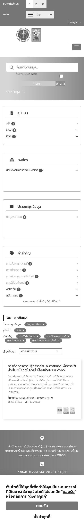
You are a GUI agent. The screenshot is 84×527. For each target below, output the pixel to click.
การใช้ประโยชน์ (17, 282)
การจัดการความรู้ (18, 263)
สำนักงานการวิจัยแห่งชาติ (23, 170)
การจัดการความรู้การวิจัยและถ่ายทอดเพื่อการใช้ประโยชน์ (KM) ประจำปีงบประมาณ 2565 (42, 368)
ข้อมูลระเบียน (15, 217)
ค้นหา (37, 83)
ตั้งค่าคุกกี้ (42, 517)
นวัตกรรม (13, 295)
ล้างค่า (60, 83)
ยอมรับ (42, 506)
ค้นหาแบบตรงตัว (26, 74)
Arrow (40, 14)
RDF (10, 136)
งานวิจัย (12, 289)
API (10, 123)
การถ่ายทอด (15, 270)
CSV (10, 130)
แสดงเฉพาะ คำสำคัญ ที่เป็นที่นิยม (41, 301)
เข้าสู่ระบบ (75, 22)
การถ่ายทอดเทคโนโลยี (21, 276)
